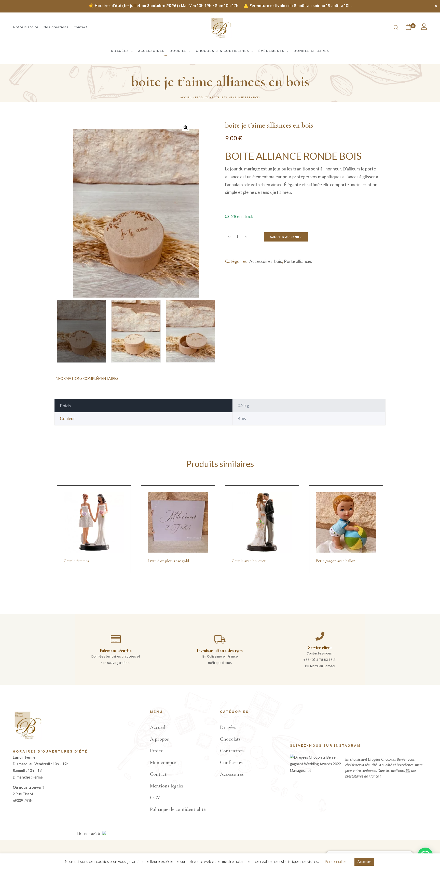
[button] (185, 127)
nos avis (90, 834)
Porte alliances (298, 261)
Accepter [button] (364, 862)
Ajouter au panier (286, 237)
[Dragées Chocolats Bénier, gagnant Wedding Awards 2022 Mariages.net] (316, 770)
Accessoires (260, 261)
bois (278, 261)
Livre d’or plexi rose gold (168, 560)
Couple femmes (76, 560)
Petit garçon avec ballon (335, 560)
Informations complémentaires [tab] (86, 378)
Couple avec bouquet (249, 560)
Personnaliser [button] (336, 861)
